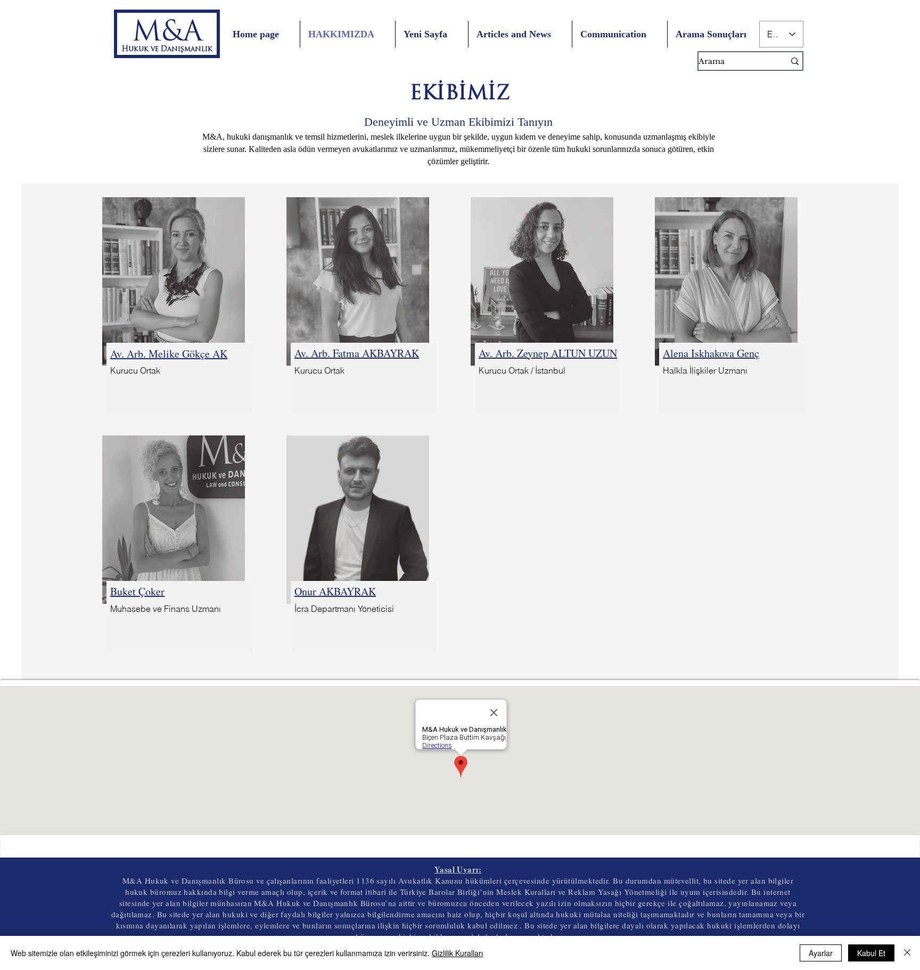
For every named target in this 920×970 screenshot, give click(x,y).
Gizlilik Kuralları (457, 953)
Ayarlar (821, 953)
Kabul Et (871, 953)
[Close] (907, 952)
